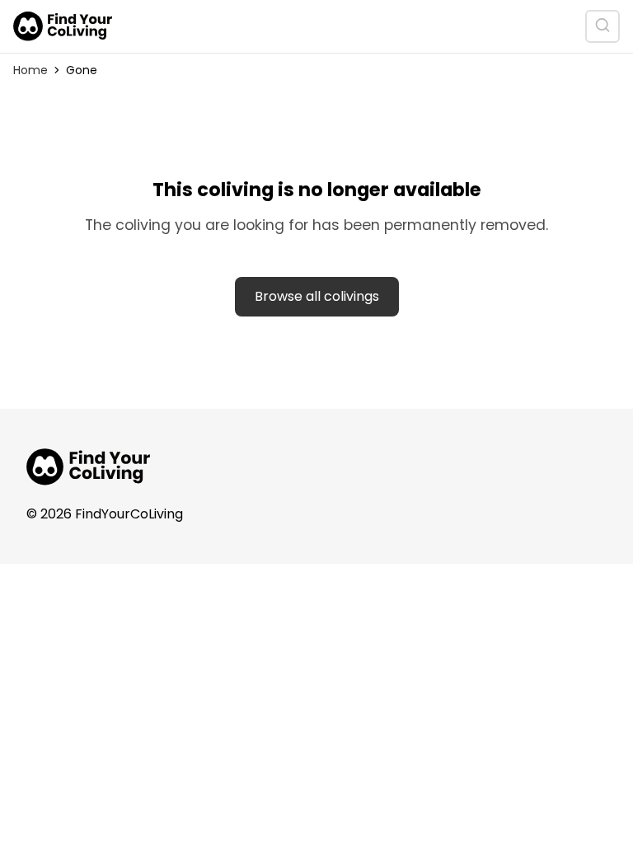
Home (30, 70)
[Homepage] (62, 26)
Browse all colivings (317, 296)
